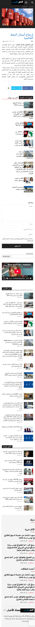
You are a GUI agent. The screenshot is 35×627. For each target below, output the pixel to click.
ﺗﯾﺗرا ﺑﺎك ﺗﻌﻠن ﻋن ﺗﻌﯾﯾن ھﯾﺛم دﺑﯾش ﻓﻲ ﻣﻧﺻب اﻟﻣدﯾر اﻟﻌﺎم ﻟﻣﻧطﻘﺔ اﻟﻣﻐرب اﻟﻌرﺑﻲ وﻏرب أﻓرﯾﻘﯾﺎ (12, 332)
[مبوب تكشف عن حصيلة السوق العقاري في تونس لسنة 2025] (28, 105)
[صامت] (7, 278)
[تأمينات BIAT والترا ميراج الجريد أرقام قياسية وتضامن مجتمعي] (28, 396)
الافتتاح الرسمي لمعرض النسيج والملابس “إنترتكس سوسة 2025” (23, 189)
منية (3, 41)
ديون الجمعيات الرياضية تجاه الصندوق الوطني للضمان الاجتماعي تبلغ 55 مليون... (12, 471)
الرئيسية (31, 6)
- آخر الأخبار (24, 6)
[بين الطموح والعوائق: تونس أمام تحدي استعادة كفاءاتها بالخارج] (28, 125)
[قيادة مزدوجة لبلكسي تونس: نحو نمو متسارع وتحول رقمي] (28, 180)
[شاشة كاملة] (4, 278)
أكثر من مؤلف (12, 98)
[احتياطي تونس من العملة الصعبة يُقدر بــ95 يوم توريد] (28, 507)
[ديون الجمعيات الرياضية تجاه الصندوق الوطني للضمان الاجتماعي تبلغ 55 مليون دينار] (28, 471)
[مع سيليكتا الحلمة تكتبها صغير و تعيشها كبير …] (28, 429)
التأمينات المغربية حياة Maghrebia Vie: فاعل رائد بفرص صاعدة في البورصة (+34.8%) (13, 342)
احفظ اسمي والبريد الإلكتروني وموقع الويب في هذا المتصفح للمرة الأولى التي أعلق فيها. (17, 240)
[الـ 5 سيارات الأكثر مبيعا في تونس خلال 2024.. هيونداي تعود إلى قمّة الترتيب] (28, 462)
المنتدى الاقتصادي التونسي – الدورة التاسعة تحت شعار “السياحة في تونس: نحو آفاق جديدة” (12, 437)
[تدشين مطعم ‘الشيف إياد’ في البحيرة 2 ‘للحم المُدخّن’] (28, 490)
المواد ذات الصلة (26, 98)
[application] (17, 271)
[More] (9, 88)
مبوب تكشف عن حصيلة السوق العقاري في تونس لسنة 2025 (19, 536)
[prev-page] (31, 196)
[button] (26, 2)
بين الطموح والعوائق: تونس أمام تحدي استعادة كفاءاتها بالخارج (19, 558)
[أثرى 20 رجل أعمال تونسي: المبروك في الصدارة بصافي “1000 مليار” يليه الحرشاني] (28, 454)
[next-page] (28, 196)
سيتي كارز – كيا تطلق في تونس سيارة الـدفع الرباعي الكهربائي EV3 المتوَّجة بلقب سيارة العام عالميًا (12, 304)
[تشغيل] (31, 278)
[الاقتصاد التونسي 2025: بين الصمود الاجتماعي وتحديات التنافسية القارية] (28, 134)
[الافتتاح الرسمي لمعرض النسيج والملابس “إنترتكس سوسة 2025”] (28, 189)
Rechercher (29, 254)
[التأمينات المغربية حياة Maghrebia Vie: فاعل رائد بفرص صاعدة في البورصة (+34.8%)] (28, 154)
